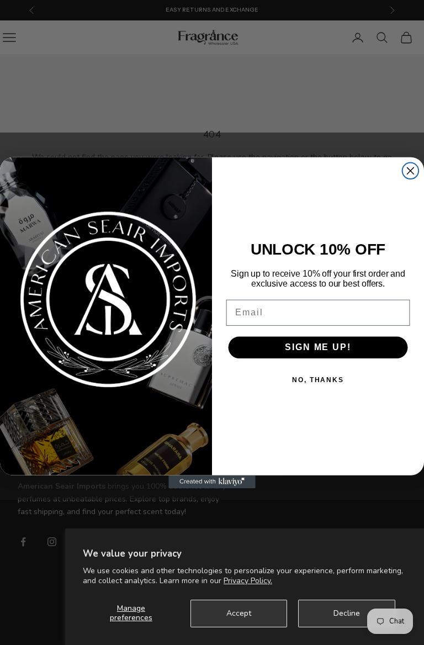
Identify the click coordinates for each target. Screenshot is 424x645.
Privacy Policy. (248, 580)
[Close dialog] (410, 170)
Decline (346, 613)
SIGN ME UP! (318, 347)
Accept (238, 613)
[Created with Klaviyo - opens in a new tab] (212, 481)
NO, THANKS (318, 380)
